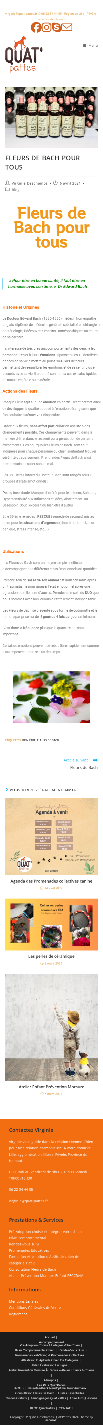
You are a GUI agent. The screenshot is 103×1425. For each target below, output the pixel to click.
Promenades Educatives (29, 1250)
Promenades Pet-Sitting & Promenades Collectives (49, 1355)
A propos (50, 1380)
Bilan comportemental (27, 1237)
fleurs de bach (48, 740)
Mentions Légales (23, 1301)
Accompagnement (51, 1342)
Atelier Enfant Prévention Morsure (51, 1087)
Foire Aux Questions (83, 1398)
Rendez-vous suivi (24, 1244)
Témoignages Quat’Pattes (48, 1398)
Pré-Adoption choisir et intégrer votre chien (45, 1231)
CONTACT (66, 1408)
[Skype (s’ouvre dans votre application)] (56, 27)
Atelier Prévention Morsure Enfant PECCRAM (46, 1275)
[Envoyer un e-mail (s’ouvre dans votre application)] (66, 27)
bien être (29, 740)
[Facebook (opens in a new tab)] (36, 27)
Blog (16, 189)
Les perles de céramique (51, 956)
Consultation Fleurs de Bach (32, 1269)
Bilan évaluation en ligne (50, 1365)
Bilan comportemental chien (34, 1350)
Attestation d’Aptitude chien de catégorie (49, 1360)
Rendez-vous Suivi (71, 1350)
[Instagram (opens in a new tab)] (47, 27)
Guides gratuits (16, 1398)
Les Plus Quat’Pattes (51, 1385)
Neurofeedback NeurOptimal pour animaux (57, 1388)
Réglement (18, 1314)
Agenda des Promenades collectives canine (51, 881)
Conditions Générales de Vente (35, 1307)
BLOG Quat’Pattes (42, 1408)
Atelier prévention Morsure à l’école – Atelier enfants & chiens (51, 1370)
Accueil (50, 1337)
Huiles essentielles (71, 1393)
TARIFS (18, 1388)
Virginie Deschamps (30, 183)
